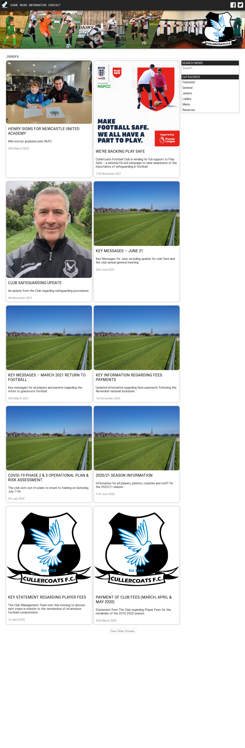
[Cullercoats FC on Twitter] (240, 5)
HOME (14, 5)
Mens (186, 104)
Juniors (187, 93)
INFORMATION (37, 5)
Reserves (188, 110)
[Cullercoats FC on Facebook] (233, 5)
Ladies (186, 99)
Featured (188, 82)
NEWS (23, 5)
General (187, 88)
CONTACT (54, 5)
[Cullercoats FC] (5, 5)
